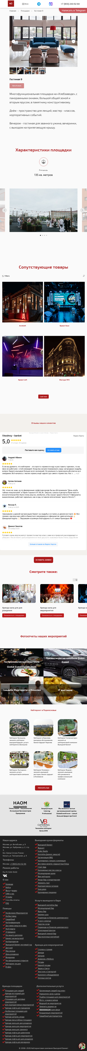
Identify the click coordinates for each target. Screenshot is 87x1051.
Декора (41, 952)
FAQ (7, 903)
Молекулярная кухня (46, 873)
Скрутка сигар (44, 924)
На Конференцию (13, 922)
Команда (9, 884)
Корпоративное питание (48, 886)
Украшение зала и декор (49, 994)
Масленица (10, 951)
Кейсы (8, 887)
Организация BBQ (45, 857)
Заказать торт (44, 883)
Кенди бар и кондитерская (49, 879)
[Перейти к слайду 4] (46, 235)
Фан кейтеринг (44, 876)
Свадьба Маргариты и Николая (22, 689)
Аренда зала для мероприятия (18, 1026)
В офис (8, 967)
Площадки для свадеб (14, 990)
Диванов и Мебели (46, 959)
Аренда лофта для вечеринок (17, 1042)
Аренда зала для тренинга (16, 1029)
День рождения (12, 954)
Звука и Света (44, 968)
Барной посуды (44, 965)
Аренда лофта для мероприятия (18, 1036)
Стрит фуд (42, 867)
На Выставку (11, 916)
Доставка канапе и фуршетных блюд (53, 864)
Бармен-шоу (43, 914)
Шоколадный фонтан (46, 930)
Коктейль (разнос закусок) (49, 854)
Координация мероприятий (50, 1013)
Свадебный (10, 919)
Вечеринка (10, 957)
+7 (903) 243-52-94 (70, 4)
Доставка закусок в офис (16, 925)
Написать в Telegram (74, 10)
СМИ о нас (10, 893)
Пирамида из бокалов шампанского (53, 917)
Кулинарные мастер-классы (49, 870)
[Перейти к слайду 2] (42, 235)
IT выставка (65, 689)
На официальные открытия (17, 960)
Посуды (41, 962)
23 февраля (10, 932)
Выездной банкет (45, 845)
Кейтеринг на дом (13, 963)
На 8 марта (10, 929)
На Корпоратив (12, 941)
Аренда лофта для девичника (17, 1032)
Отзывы (9, 897)
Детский (9, 948)
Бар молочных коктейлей (48, 937)
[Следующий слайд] (73, 41)
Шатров (41, 956)
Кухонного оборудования (48, 975)
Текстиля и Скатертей (47, 971)
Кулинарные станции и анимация (52, 860)
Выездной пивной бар (47, 933)
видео (14, 890)
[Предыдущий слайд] (13, 41)
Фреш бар (42, 911)
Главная (13, 11)
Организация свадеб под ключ (52, 990)
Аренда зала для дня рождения (18, 1023)
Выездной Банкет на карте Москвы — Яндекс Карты (43, 433)
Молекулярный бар (46, 908)
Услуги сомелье (44, 921)
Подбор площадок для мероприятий (54, 997)
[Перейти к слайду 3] (44, 235)
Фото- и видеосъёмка (48, 1000)
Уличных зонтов (44, 978)
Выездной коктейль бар (48, 905)
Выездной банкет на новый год (19, 944)
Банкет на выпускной (15, 938)
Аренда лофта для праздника (17, 1008)
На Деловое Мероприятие (17, 913)
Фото (8, 890)
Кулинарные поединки (47, 892)
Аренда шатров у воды (14, 1017)
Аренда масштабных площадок (18, 1020)
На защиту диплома (14, 935)
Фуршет (41, 848)
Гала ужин (42, 889)
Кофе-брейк (43, 851)
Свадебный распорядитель (50, 1016)
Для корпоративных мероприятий (19, 1005)
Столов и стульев (45, 949)
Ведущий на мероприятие (50, 1003)
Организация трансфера (49, 1009)
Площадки (25, 11)
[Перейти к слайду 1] (40, 235)
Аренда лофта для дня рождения (19, 1039)
